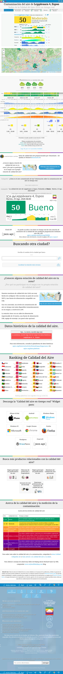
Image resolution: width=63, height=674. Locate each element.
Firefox (48, 426)
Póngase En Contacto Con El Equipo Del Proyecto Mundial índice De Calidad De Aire (20, 605)
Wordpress (23, 439)
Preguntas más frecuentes (11, 621)
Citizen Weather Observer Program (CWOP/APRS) (31, 644)
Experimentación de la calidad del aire (12, 616)
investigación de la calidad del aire (15, 611)
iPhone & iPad (14, 413)
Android (31, 413)
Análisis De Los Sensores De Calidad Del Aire (14, 617)
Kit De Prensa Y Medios (8, 607)
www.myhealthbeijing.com (34, 564)
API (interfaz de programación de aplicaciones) (15, 630)
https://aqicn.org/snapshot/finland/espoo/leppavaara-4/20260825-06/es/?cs (31, 193)
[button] (26, 61)
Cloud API (40, 439)
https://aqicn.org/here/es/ (31, 185)
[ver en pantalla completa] (48, 15)
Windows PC (14, 426)
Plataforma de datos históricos (10, 632)
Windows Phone (48, 413)
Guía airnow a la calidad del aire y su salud (36, 557)
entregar (46, 663)
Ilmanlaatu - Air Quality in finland (31, 646)
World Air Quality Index (50, 573)
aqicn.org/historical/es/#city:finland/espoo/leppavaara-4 (31, 346)
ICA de (21, 15)
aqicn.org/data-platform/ (32, 348)
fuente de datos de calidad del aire (11, 624)
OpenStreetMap (52, 72)
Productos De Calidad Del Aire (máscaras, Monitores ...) (17, 629)
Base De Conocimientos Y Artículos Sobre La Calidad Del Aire (19, 614)
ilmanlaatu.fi (35, 157)
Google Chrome (32, 426)
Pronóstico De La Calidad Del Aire (11, 627)
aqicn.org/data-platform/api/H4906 (38, 235)
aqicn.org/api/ (53, 237)
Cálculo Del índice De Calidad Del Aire (12, 626)
